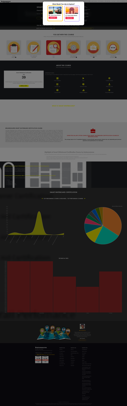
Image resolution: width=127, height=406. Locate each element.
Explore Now (52, 17)
